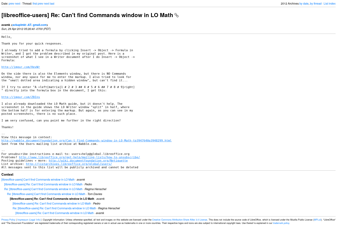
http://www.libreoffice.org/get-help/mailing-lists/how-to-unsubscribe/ (79, 157)
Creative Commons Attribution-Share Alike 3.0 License (179, 219)
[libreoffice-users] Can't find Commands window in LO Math (38, 179)
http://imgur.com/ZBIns (20, 97)
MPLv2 (317, 219)
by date (304, 3)
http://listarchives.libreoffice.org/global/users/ (69, 164)
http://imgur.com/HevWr (20, 67)
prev (11, 3)
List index (330, 3)
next (17, 3)
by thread (316, 3)
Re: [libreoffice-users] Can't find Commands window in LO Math (43, 189)
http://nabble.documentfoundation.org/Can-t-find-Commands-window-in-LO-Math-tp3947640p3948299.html (86, 140)
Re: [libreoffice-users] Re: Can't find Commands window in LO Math (54, 208)
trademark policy (281, 223)
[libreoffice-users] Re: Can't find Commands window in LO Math (87, 15)
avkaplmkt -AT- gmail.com (29, 25)
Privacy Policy (8, 219)
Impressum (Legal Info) (29, 219)
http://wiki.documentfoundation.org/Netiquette (88, 160)
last (52, 3)
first (35, 3)
